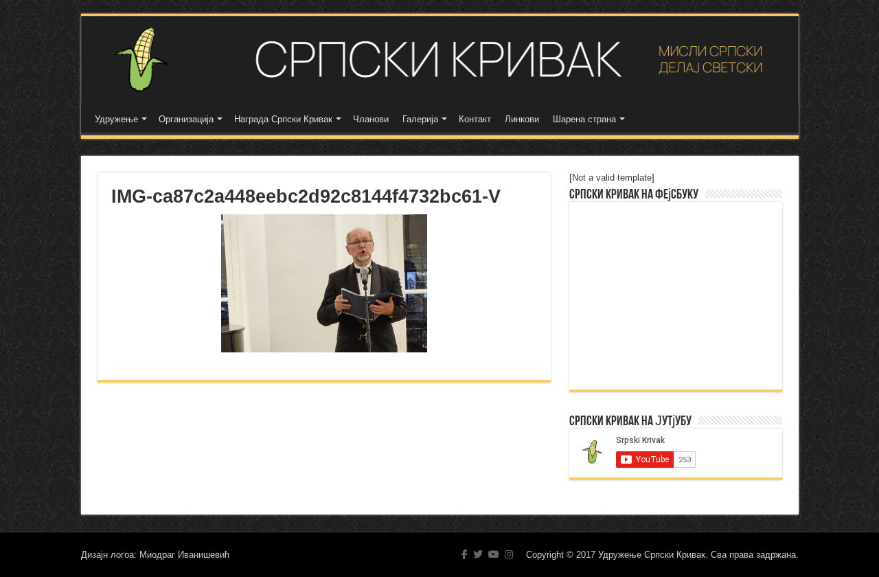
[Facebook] (464, 554)
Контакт (475, 119)
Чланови (371, 119)
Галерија (420, 119)
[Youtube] (494, 554)
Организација (186, 119)
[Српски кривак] (440, 59)
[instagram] (508, 554)
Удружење (116, 119)
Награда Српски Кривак (283, 119)
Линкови (522, 119)
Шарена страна (584, 119)
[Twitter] (478, 554)
